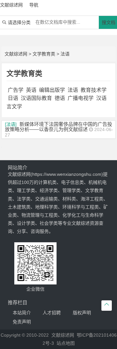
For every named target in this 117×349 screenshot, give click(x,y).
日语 (13, 98)
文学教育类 (43, 53)
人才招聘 (52, 312)
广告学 (15, 90)
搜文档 (108, 22)
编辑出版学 (52, 90)
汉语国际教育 (36, 98)
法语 (65, 53)
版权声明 (82, 312)
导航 (33, 4)
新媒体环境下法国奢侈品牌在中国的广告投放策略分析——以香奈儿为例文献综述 (58, 126)
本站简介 (22, 312)
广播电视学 (81, 98)
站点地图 (66, 343)
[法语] (11, 124)
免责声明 (22, 321)
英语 (31, 90)
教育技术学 (94, 90)
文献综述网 (16, 53)
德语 (60, 98)
